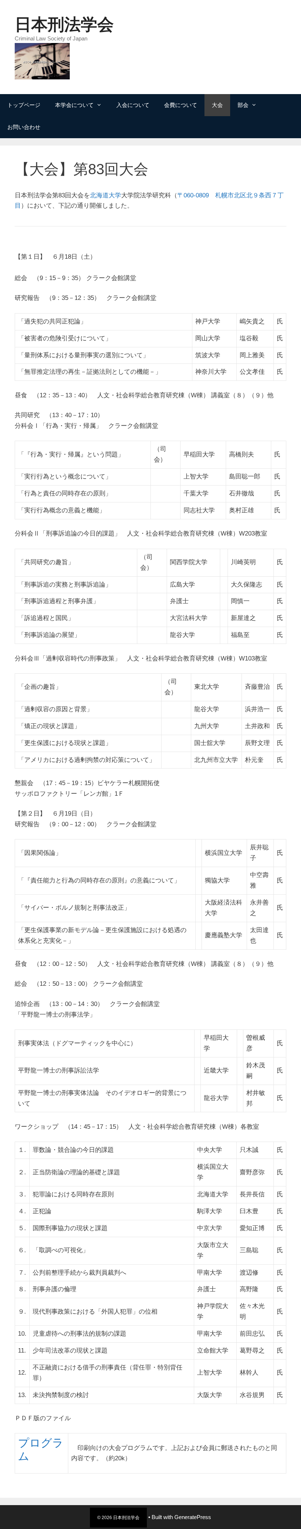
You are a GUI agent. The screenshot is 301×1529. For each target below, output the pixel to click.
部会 (243, 105)
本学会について (74, 105)
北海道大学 (105, 195)
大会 (217, 105)
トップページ (23, 105)
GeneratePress (192, 1517)
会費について (180, 105)
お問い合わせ (23, 127)
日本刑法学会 (64, 24)
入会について (132, 105)
